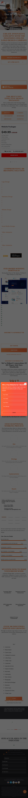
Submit (14, 412)
